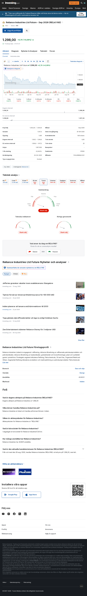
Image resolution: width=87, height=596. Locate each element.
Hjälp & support (50, 534)
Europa (77, 8)
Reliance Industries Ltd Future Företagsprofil (26, 347)
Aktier (4, 8)
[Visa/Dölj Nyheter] (48, 61)
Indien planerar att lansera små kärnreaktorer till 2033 (25, 306)
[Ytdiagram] (9, 61)
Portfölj (4, 529)
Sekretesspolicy (15, 582)
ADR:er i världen (44, 8)
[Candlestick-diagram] (5, 61)
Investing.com (7, 309)
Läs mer (5, 362)
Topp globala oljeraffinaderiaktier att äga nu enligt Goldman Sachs (30, 318)
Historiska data (15, 56)
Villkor (4, 582)
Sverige (25, 8)
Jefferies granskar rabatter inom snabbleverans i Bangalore (28, 283)
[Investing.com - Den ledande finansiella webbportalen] (12, 3)
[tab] (15, 182)
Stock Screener (14, 8)
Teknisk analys (10, 175)
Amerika (70, 8)
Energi (82, 373)
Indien (82, 381)
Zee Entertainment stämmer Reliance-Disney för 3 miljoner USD (29, 329)
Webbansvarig (7, 534)
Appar (4, 525)
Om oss (47, 525)
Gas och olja (79, 368)
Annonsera (49, 529)
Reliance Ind (25, 166)
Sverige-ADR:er (58, 8)
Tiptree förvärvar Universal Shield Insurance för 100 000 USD (28, 295)
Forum (52, 51)
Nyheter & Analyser (29, 51)
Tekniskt (43, 51)
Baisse (35, 252)
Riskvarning (27, 582)
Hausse (55, 252)
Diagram (15, 51)
